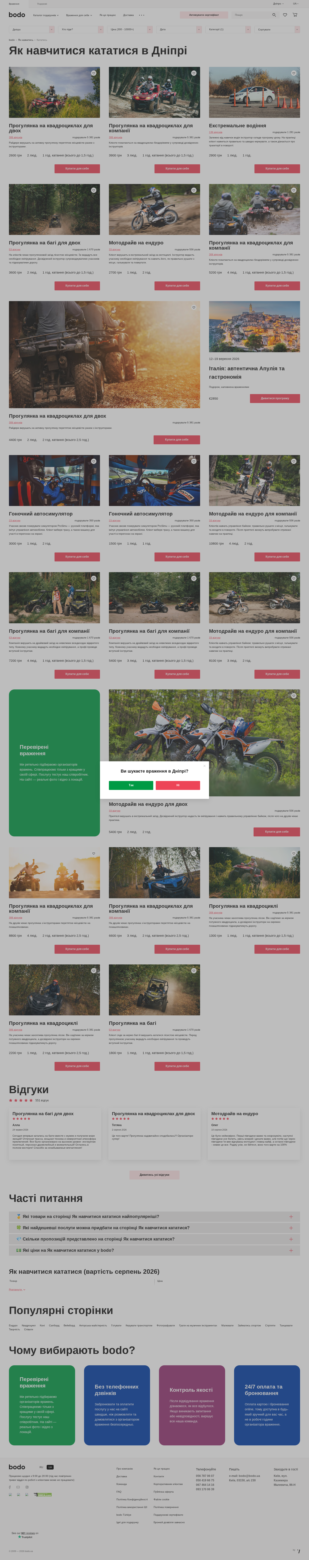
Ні (177, 785)
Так (131, 785)
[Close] (204, 766)
